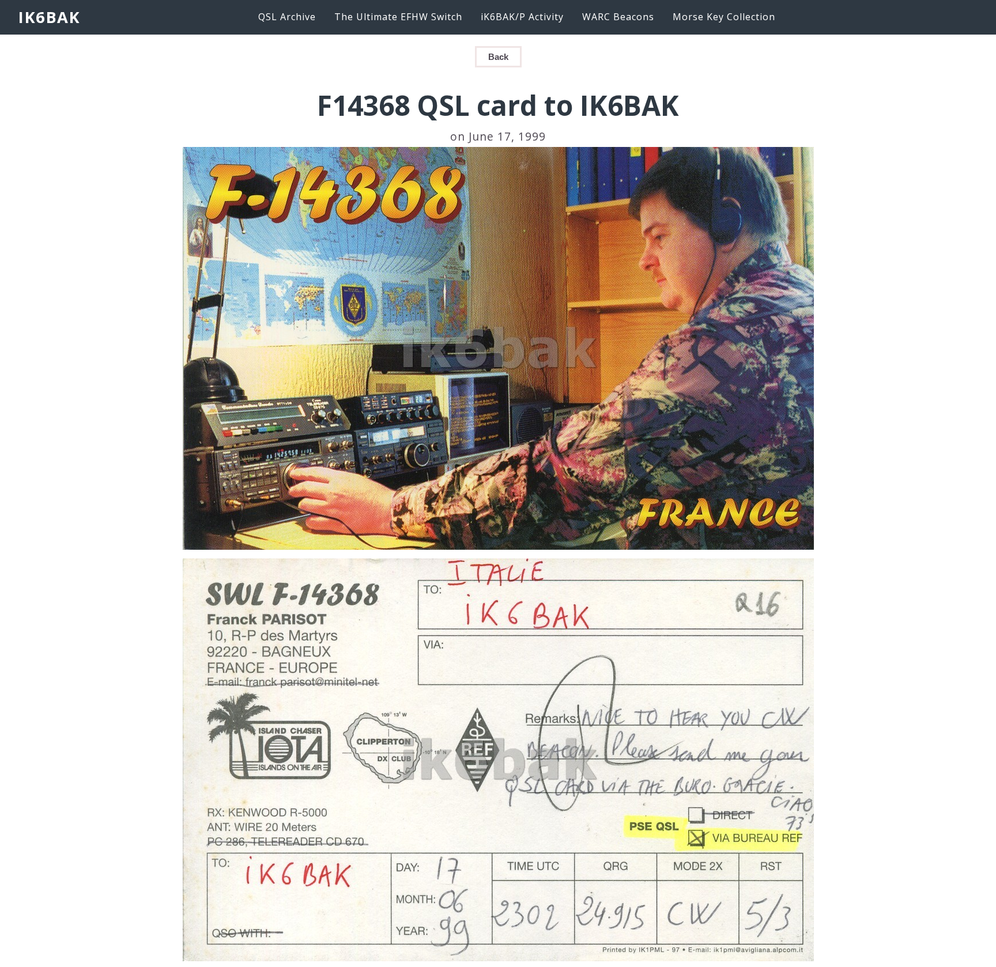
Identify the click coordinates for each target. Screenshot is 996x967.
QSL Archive (287, 16)
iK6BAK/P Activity (522, 16)
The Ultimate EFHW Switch (398, 16)
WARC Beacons (618, 16)
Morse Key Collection (724, 16)
